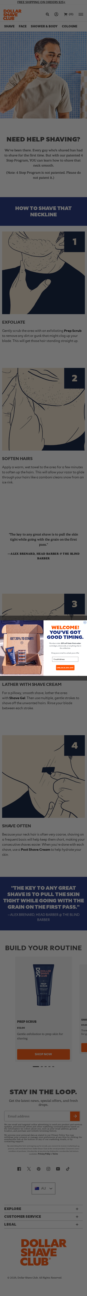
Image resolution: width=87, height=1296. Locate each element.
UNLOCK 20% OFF (65, 667)
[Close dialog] (85, 622)
